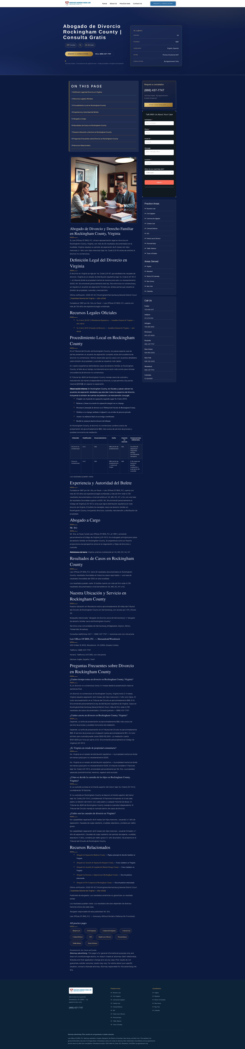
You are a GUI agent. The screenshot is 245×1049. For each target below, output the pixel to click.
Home (104, 3)
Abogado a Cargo (79, 119)
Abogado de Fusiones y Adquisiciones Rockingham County (97, 875)
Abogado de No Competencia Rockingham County (94, 882)
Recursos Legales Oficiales (83, 99)
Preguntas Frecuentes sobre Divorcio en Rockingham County (95, 139)
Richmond (148, 332)
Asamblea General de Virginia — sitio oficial (88, 298)
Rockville (148, 340)
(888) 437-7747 (154, 90)
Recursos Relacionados (81, 145)
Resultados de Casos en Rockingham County (89, 125)
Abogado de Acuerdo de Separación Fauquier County (95, 862)
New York (148, 358)
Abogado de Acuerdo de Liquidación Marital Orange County (97, 867)
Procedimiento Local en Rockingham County (89, 105)
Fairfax (147, 306)
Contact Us (137, 3)
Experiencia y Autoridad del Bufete (85, 112)
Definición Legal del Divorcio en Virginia (87, 92)
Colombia (148, 375)
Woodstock (148, 366)
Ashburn (147, 315)
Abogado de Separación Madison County (90, 855)
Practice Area (125, 3)
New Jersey (149, 349)
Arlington (148, 323)
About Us (113, 3)
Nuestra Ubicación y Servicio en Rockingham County (92, 132)
